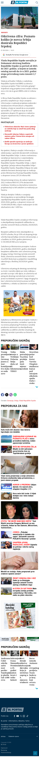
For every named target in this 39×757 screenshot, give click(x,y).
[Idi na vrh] (35, 753)
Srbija (16, 400)
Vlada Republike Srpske (27, 400)
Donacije (10, 400)
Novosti (4, 32)
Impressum (4, 748)
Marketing (4, 750)
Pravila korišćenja (6, 752)
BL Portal (3, 744)
